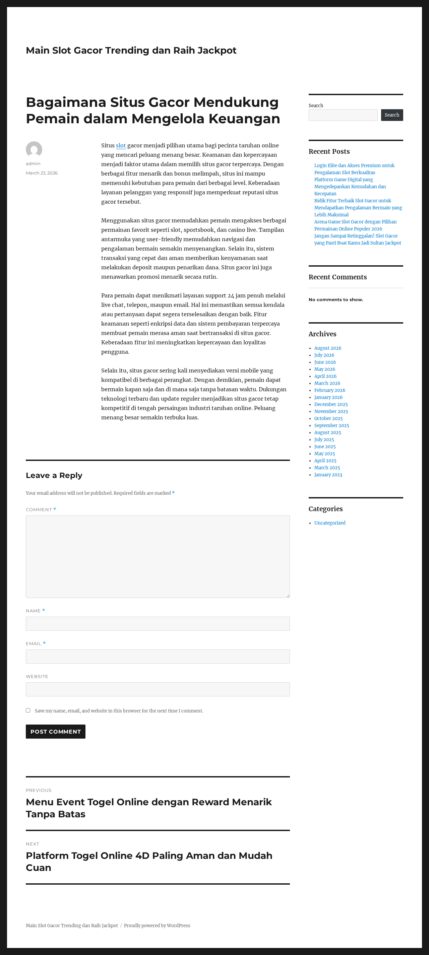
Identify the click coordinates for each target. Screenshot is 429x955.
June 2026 (325, 362)
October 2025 (328, 418)
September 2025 (331, 425)
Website (37, 676)
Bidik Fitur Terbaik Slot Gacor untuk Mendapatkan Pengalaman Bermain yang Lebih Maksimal (358, 208)
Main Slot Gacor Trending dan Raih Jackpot (131, 50)
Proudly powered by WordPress (157, 926)
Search (316, 106)
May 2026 (324, 369)
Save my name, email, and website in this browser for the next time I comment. (119, 711)
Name (35, 611)
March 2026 (327, 383)
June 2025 (325, 447)
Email (36, 643)
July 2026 (324, 355)
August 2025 (327, 432)
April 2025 (325, 461)
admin (33, 163)
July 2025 (324, 439)
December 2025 (331, 404)
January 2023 (328, 475)
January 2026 (328, 397)
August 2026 (328, 348)
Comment (41, 510)
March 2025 (327, 468)
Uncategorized (330, 523)
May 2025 (324, 454)
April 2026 (325, 376)
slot (121, 145)
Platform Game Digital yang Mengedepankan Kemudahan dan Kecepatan (350, 187)
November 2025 (331, 411)
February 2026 (330, 390)
